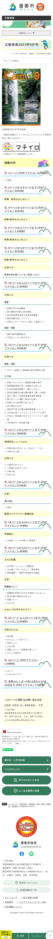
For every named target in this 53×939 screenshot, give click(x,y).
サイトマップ (11, 897)
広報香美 (15, 806)
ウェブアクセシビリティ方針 (32, 902)
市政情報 (32, 804)
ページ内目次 (13, 61)
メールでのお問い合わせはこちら (20, 720)
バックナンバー (12, 769)
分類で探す (23, 804)
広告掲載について (13, 907)
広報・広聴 (40, 804)
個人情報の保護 (30, 897)
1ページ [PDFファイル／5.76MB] (28, 173)
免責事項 (9, 902)
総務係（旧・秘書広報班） (24, 705)
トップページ (13, 804)
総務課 (8, 705)
